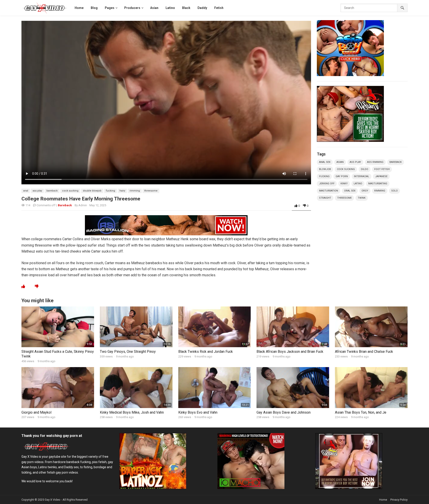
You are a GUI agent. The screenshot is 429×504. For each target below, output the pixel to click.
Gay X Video (52, 499)
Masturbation (328, 190)
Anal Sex (324, 162)
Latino (358, 183)
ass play (37, 190)
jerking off (326, 183)
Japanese (381, 176)
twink (362, 197)
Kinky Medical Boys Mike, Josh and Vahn (132, 412)
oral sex (349, 190)
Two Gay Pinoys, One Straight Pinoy (128, 351)
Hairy (122, 190)
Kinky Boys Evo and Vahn (197, 412)
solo (394, 190)
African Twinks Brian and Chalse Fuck (364, 351)
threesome (151, 190)
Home (383, 499)
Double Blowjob (92, 190)
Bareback (65, 205)
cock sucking (70, 190)
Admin (82, 205)
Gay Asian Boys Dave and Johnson (284, 412)
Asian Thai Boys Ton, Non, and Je (360, 412)
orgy (365, 190)
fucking (110, 190)
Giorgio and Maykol (36, 412)
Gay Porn (342, 176)
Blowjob (325, 169)
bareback (52, 190)
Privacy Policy (399, 499)
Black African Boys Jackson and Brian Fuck (290, 351)
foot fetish (382, 169)
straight (325, 197)
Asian (340, 162)
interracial (361, 176)
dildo (364, 169)
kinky (344, 183)
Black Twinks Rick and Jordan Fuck (205, 351)
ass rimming (375, 162)
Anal (25, 190)
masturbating (377, 183)
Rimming (135, 190)
